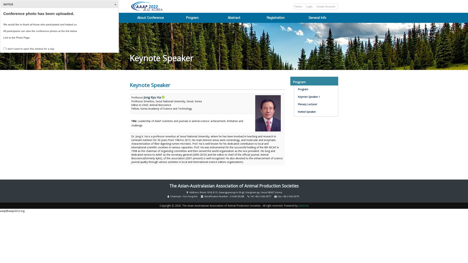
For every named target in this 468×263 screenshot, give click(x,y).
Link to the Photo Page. (16, 37)
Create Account (325, 6)
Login (309, 6)
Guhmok (304, 205)
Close (115, 4)
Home (298, 6)
